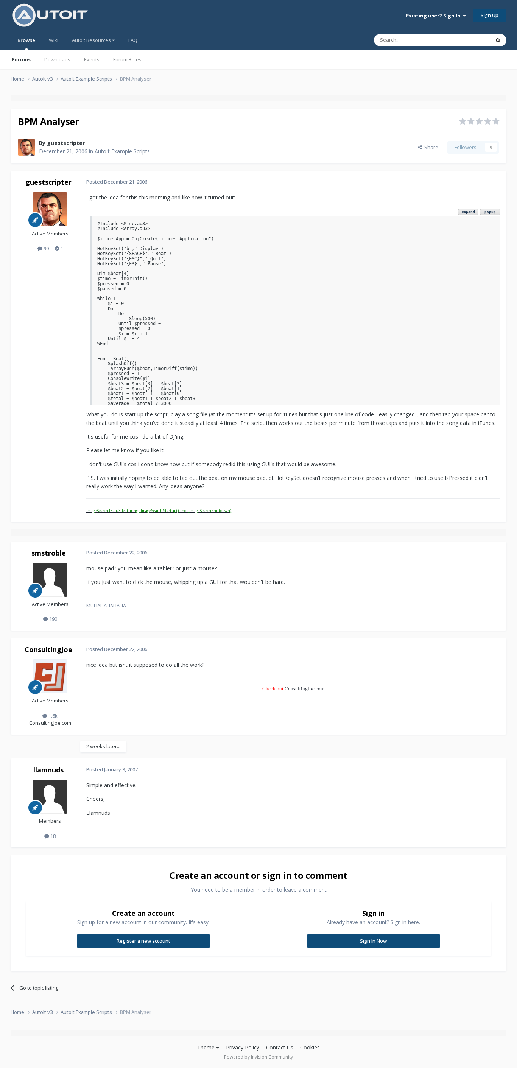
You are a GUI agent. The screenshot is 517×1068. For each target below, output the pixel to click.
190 (52, 618)
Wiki (53, 40)
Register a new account (143, 940)
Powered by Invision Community (258, 1057)
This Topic (469, 40)
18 (52, 836)
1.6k (52, 715)
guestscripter (66, 142)
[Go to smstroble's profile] (50, 580)
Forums (21, 59)
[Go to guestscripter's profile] (26, 147)
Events (92, 59)
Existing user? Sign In (434, 15)
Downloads (57, 59)
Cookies (310, 1047)
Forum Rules (127, 59)
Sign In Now (373, 940)
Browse (26, 40)
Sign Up (489, 15)
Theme (206, 1047)
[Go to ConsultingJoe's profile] (50, 676)
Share (430, 147)
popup (490, 211)
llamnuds (48, 769)
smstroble (48, 552)
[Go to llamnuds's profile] (50, 797)
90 (45, 248)
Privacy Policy (242, 1047)
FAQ (132, 40)
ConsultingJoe (48, 649)
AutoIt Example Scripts (122, 151)
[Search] (498, 40)
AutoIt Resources (92, 40)
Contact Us (279, 1047)
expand (468, 211)
